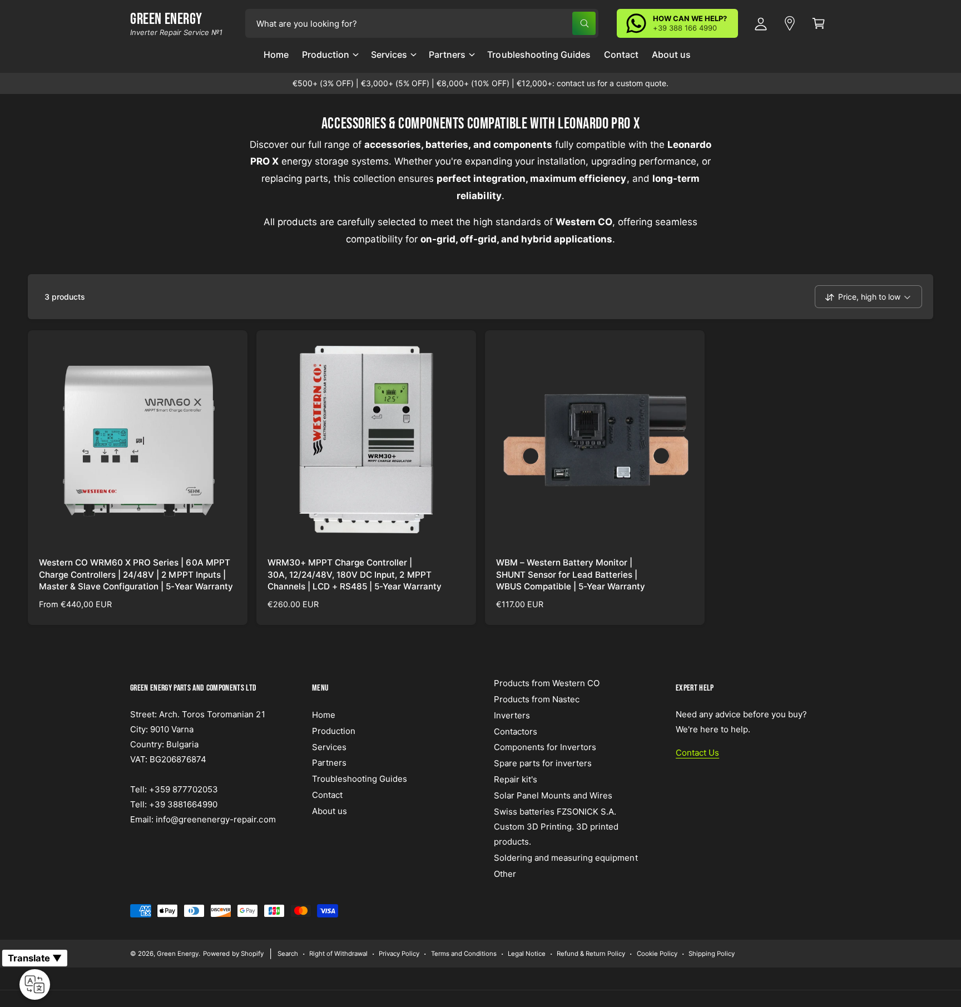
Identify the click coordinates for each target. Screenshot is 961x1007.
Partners (447, 54)
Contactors (515, 731)
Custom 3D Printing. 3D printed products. (556, 834)
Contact (327, 795)
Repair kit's (515, 779)
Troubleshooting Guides (359, 778)
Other (505, 874)
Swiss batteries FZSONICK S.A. (555, 811)
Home (323, 715)
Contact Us (697, 752)
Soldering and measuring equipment (566, 857)
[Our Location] (789, 23)
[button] (329, 59)
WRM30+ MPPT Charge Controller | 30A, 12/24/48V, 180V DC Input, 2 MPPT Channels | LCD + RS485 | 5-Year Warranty (355, 574)
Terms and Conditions (464, 954)
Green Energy (178, 954)
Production (325, 54)
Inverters (512, 715)
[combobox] (421, 23)
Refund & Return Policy (591, 954)
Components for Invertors (545, 747)
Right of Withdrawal (338, 954)
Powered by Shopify (233, 954)
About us (329, 811)
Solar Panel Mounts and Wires (553, 795)
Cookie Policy (657, 954)
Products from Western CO (547, 683)
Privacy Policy (399, 954)
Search (288, 954)
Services (389, 54)
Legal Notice (527, 954)
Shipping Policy (711, 954)
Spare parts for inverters (543, 763)
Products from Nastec (536, 699)
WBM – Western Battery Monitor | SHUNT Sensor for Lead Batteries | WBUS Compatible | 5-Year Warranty (571, 574)
